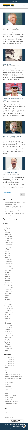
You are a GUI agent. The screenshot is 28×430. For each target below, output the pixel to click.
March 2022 (8, 324)
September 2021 (9, 335)
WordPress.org (9, 417)
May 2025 (7, 253)
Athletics (7, 371)
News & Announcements (11, 388)
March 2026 (8, 234)
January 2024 (8, 284)
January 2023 (8, 305)
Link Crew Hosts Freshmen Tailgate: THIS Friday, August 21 (14, 214)
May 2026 (7, 231)
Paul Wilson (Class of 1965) (10, 172)
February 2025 (8, 259)
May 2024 (7, 276)
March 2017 (8, 350)
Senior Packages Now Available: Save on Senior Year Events (15, 203)
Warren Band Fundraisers (12, 401)
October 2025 (8, 244)
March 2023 (8, 301)
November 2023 (9, 288)
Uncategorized (9, 397)
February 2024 (8, 282)
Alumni (6, 367)
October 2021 (8, 333)
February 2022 (8, 326)
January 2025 (8, 261)
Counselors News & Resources (13, 378)
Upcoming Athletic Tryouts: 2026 (13, 208)
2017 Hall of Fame (9, 365)
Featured (7, 384)
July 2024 (7, 272)
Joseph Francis (7, 64)
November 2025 (9, 242)
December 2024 (9, 263)
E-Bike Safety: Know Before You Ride (14, 206)
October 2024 (8, 267)
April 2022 (7, 322)
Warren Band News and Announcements (11, 404)
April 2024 (7, 278)
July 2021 (7, 339)
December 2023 (9, 286)
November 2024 (9, 265)
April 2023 (7, 299)
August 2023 (8, 293)
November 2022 (9, 308)
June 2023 (7, 295)
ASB (6, 369)
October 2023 (8, 289)
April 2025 (7, 255)
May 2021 (7, 343)
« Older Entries (7, 192)
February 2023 (8, 303)
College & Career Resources (12, 374)
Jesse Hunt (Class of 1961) (10, 28)
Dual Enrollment (9, 382)
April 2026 (7, 232)
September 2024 (9, 269)
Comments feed (9, 416)
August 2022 (8, 314)
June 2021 (7, 341)
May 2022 (7, 320)
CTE (6, 380)
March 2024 (8, 280)
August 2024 (8, 270)
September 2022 (9, 312)
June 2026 (7, 229)
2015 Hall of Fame (9, 361)
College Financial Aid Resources (13, 376)
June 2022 (7, 318)
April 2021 (7, 345)
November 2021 (9, 331)
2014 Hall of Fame (14, 65)
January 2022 (8, 327)
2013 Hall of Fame (14, 29)
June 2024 (7, 274)
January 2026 (8, 238)
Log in (6, 412)
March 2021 (8, 346)
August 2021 (8, 337)
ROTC (6, 390)
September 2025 (9, 246)
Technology (8, 393)
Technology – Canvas (10, 395)
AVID (6, 373)
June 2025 (7, 251)
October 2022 (8, 310)
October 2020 (8, 348)
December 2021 (9, 329)
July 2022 (7, 316)
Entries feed (8, 414)
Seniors (7, 392)
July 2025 (7, 250)
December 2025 (9, 240)
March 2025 (8, 257)
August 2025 (8, 248)
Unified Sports (8, 399)
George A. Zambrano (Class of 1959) (12, 136)
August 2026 (8, 227)
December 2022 (9, 307)
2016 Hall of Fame (9, 363)
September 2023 (9, 291)
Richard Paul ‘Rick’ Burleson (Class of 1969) (13, 99)
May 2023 (7, 297)
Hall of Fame (8, 386)
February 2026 (8, 236)
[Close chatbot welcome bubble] (10, 420)
